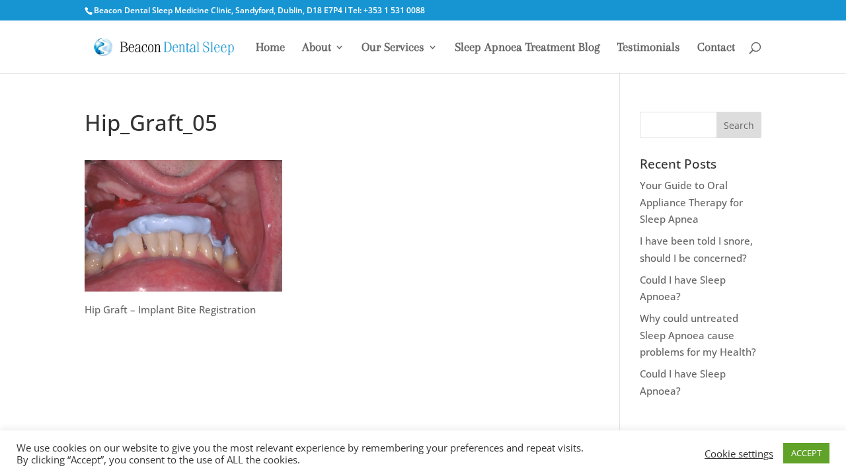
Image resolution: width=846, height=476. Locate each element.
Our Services (393, 48)
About (316, 48)
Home (270, 48)
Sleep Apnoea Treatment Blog (527, 48)
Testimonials (648, 48)
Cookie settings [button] (739, 453)
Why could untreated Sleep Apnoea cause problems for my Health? (698, 334)
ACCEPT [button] (806, 453)
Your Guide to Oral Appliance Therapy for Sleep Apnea (691, 201)
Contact (716, 48)
